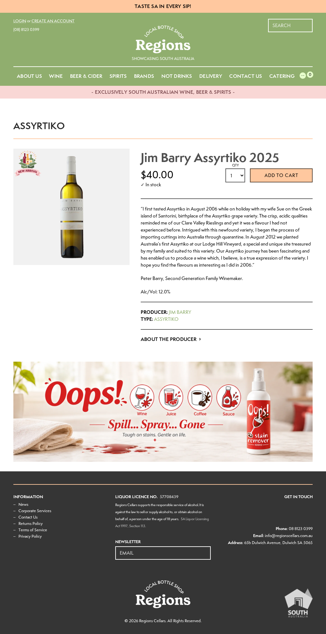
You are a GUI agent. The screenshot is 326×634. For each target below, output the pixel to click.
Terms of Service (32, 530)
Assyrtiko (166, 319)
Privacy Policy (30, 536)
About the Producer (169, 339)
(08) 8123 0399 (26, 29)
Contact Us (28, 517)
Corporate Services (34, 510)
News (23, 504)
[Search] (308, 22)
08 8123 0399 (301, 528)
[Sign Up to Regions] (206, 549)
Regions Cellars (152, 620)
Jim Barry (180, 312)
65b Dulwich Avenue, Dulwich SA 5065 (278, 542)
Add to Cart (281, 175)
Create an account (53, 21)
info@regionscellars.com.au (289, 535)
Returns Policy (30, 523)
